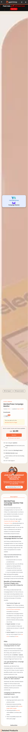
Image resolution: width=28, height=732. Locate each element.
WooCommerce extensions (13, 609)
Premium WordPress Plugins (11, 521)
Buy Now (14, 435)
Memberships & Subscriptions (14, 15)
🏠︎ (2, 15)
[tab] (14, 497)
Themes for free (8, 523)
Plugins (5, 15)
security (18, 710)
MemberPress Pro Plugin (11, 422)
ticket (16, 636)
